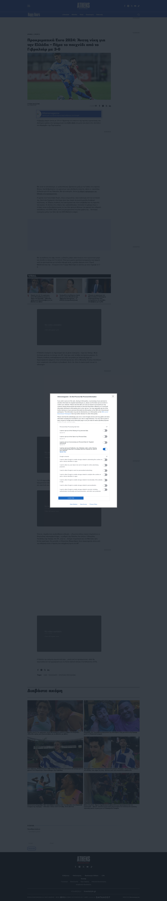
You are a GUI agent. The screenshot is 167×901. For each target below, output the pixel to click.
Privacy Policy (93, 504)
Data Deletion (73, 504)
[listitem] (83, 427)
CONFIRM (71, 498)
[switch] (105, 430)
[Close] (113, 397)
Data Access (83, 504)
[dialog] (83, 450)
